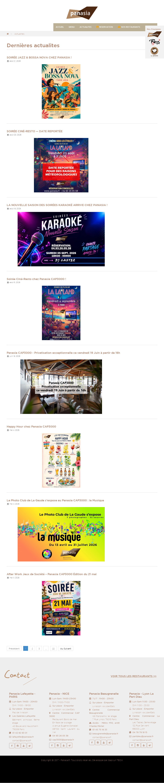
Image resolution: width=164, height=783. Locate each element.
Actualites (19, 34)
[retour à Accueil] (8, 34)
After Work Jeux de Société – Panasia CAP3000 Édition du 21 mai (52, 574)
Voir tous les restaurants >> (133, 676)
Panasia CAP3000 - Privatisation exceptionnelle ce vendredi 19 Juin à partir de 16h (63, 352)
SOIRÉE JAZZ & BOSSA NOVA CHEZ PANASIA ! (39, 57)
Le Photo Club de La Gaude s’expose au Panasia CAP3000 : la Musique (55, 500)
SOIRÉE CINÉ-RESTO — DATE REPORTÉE (34, 131)
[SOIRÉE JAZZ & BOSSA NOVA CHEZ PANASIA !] (61, 91)
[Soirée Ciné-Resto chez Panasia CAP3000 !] (61, 312)
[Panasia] (82, 13)
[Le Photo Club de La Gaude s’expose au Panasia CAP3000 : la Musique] (61, 534)
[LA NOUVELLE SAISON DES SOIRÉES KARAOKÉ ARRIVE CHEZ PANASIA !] (61, 239)
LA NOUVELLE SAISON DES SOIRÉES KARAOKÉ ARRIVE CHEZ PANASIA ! (57, 204)
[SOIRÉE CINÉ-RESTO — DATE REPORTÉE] (61, 165)
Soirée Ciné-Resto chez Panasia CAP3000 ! (36, 278)
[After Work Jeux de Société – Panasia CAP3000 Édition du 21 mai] (61, 608)
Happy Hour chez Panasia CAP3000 (31, 426)
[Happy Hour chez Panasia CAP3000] (61, 460)
